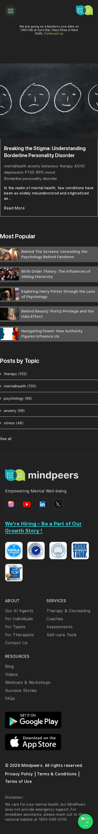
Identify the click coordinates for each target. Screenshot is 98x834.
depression (13, 172)
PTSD (30, 172)
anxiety (34, 166)
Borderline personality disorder (30, 178)
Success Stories (21, 690)
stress (14, 423)
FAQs (10, 698)
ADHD (79, 166)
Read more (14, 208)
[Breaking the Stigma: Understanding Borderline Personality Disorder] (49, 101)
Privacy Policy (19, 774)
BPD (40, 172)
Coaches (54, 618)
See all (5, 439)
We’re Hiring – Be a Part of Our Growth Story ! (43, 527)
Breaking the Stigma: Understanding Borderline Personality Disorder (45, 151)
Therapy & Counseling (68, 610)
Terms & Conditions (57, 774)
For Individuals (19, 618)
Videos (11, 674)
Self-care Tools (61, 635)
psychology (18, 398)
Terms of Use (18, 781)
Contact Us (16, 643)
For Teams (15, 626)
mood (50, 172)
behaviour (49, 166)
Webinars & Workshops (27, 682)
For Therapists (19, 635)
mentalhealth (15, 166)
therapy (66, 166)
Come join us (53, 33)
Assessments (59, 626)
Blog (9, 666)
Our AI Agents (19, 610)
